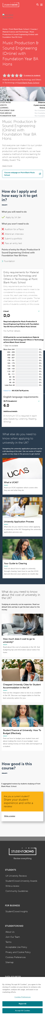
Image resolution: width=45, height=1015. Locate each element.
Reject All (22, 1004)
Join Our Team (13, 937)
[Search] (37, 5)
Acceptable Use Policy (16, 947)
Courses (33, 29)
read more (7, 166)
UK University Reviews (16, 876)
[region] (22, 996)
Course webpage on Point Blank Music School (19, 173)
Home (5, 29)
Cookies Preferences (16, 957)
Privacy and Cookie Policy (18, 952)
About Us (10, 932)
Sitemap (9, 962)
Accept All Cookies (22, 1011)
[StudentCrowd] (11, 5)
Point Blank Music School (19, 29)
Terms (8, 942)
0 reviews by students (32, 75)
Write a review (9, 816)
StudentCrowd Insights (17, 911)
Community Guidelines (17, 891)
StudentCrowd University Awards (21, 881)
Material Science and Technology (16, 32)
